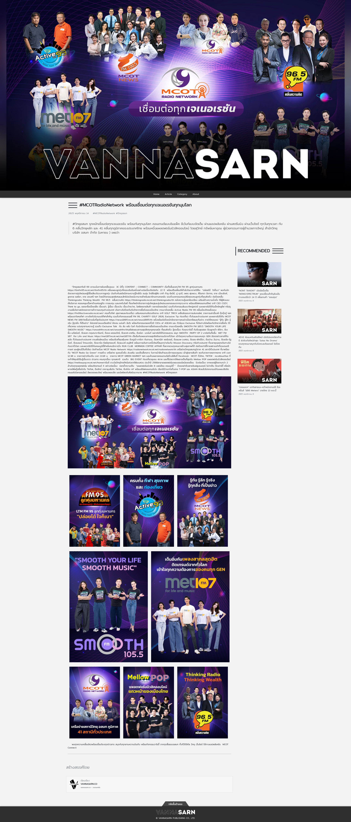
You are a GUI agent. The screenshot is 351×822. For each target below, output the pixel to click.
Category (182, 194)
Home (156, 194)
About (196, 194)
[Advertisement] (149, 261)
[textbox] (149, 520)
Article (168, 194)
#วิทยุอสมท (121, 213)
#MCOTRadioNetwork (104, 213)
